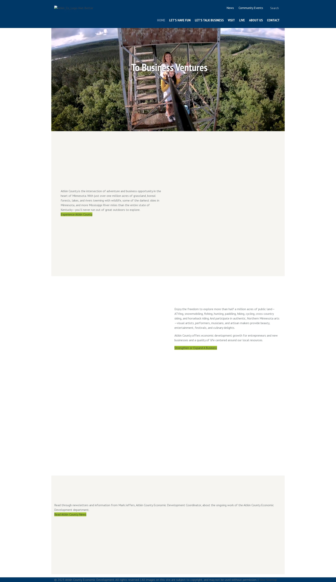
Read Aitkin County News (70, 514)
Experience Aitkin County (76, 214)
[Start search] (266, 8)
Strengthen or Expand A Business (195, 348)
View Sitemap (268, 580)
